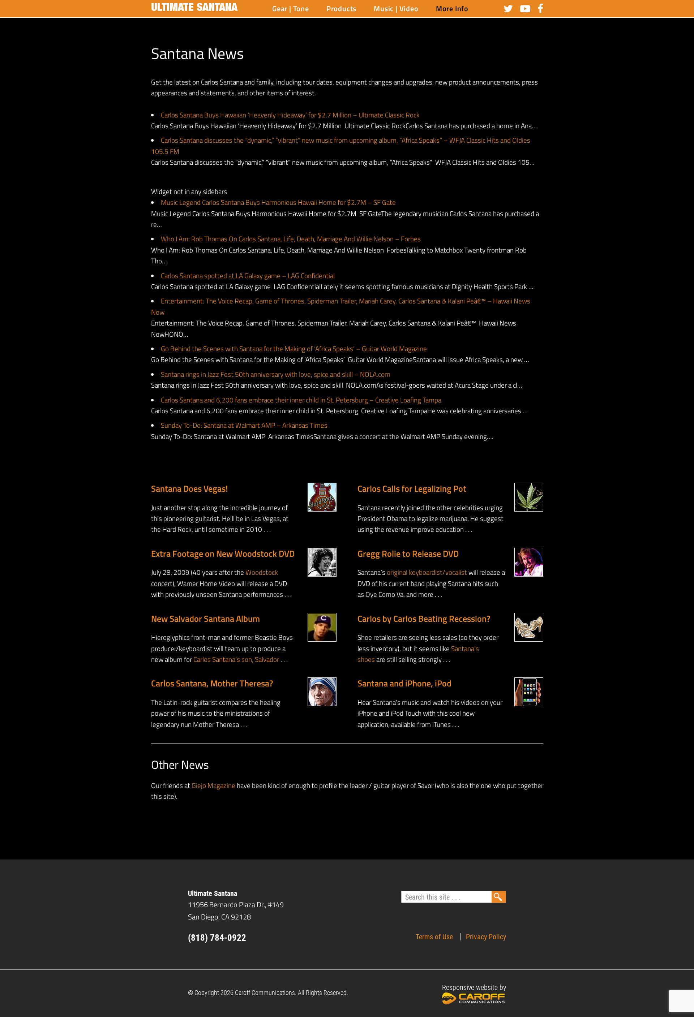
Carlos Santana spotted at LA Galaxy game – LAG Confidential (248, 275)
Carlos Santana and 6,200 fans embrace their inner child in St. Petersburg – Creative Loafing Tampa (301, 400)
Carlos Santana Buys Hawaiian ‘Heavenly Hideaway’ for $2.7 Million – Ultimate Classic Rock (290, 114)
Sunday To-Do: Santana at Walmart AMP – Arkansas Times (244, 425)
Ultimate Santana (194, 8)
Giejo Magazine (213, 785)
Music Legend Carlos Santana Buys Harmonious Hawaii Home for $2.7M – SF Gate (278, 202)
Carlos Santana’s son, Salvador (236, 659)
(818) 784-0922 (217, 937)
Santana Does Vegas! (189, 488)
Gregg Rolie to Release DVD (408, 553)
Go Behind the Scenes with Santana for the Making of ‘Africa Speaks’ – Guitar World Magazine (294, 348)
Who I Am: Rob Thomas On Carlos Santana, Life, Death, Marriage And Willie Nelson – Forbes (291, 238)
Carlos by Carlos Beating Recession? (423, 618)
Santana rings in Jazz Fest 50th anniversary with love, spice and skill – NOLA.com (275, 374)
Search (499, 897)
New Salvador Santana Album (205, 618)
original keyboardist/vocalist (427, 572)
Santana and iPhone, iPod (404, 683)
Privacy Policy (486, 936)
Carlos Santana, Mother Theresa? (212, 683)
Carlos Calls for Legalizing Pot (411, 488)
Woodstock (261, 572)
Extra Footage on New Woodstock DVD (223, 553)
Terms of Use (434, 936)
